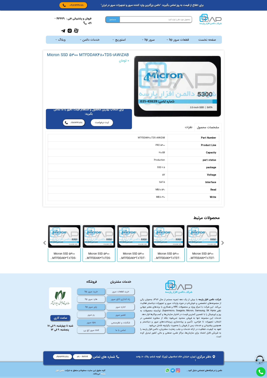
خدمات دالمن (91, 39)
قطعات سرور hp (179, 39)
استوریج (120, 39)
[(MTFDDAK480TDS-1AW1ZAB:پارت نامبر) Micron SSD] (178, 86)
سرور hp (150, 39)
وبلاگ (61, 39)
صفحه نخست (207, 39)
